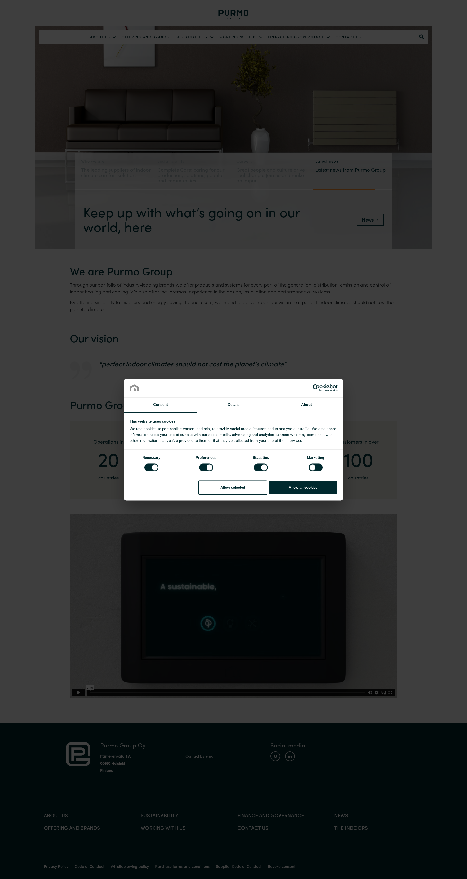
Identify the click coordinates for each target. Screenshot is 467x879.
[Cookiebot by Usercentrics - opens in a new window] (316, 387)
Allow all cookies (303, 488)
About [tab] (306, 405)
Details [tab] (234, 405)
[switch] (206, 467)
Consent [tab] (160, 405)
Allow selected (232, 488)
